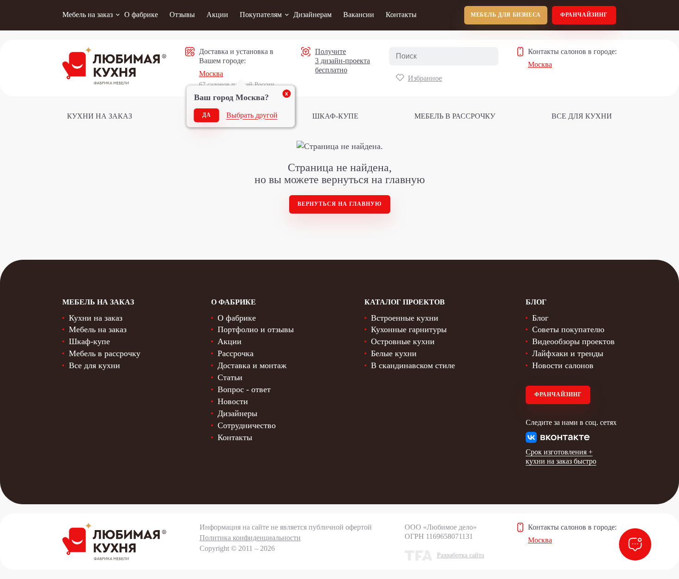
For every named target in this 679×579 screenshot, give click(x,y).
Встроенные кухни (404, 317)
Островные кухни (403, 341)
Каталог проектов (404, 302)
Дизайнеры (237, 413)
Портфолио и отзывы (256, 329)
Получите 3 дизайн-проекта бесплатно (342, 61)
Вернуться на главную (339, 204)
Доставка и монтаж (252, 365)
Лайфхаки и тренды (567, 353)
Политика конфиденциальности (250, 538)
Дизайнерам (312, 14)
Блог (540, 317)
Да (206, 115)
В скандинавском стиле (413, 365)
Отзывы (182, 14)
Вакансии (358, 14)
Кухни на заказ (99, 116)
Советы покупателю (568, 329)
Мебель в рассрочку (454, 116)
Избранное (425, 78)
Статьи (230, 377)
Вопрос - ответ (244, 389)
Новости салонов (563, 365)
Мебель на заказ (87, 14)
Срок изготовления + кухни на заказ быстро (561, 456)
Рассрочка (236, 353)
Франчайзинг (584, 15)
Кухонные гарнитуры (409, 329)
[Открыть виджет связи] (635, 544)
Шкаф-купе (335, 116)
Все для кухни (582, 116)
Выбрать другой (252, 115)
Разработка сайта (460, 555)
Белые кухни (394, 353)
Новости (233, 401)
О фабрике (141, 14)
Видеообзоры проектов (573, 341)
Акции (217, 14)
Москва (211, 74)
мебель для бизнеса (506, 15)
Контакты (401, 14)
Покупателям (261, 14)
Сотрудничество (247, 425)
